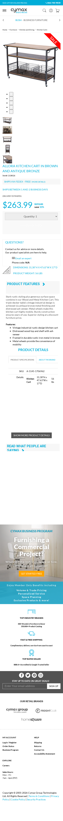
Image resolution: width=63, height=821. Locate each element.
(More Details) (38, 182)
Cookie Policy (18, 799)
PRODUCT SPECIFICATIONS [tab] (22, 360)
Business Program (10, 750)
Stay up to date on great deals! (30, 681)
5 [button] (11, 111)
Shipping (38, 742)
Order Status (8, 746)
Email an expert (23, 258)
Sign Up (53, 686)
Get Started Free (31, 573)
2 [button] (11, 98)
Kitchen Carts (42, 30)
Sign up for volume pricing (15, 3)
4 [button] (11, 107)
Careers (6, 765)
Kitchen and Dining (26, 30)
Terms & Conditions (39, 796)
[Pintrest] (34, 675)
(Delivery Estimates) (12, 196)
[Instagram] (40, 675)
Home (5, 30)
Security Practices (36, 799)
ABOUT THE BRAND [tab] (47, 360)
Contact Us (39, 750)
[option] (31, 62)
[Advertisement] (35, 411)
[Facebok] (21, 675)
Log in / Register (10, 742)
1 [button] (11, 94)
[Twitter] (27, 675)
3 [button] (11, 102)
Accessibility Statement (44, 753)
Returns (37, 746)
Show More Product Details (31, 435)
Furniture (13, 30)
